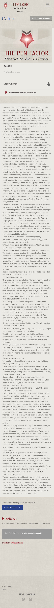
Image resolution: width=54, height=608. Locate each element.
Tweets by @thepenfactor (12, 542)
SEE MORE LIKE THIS (12, 507)
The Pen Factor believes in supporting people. (23, 533)
